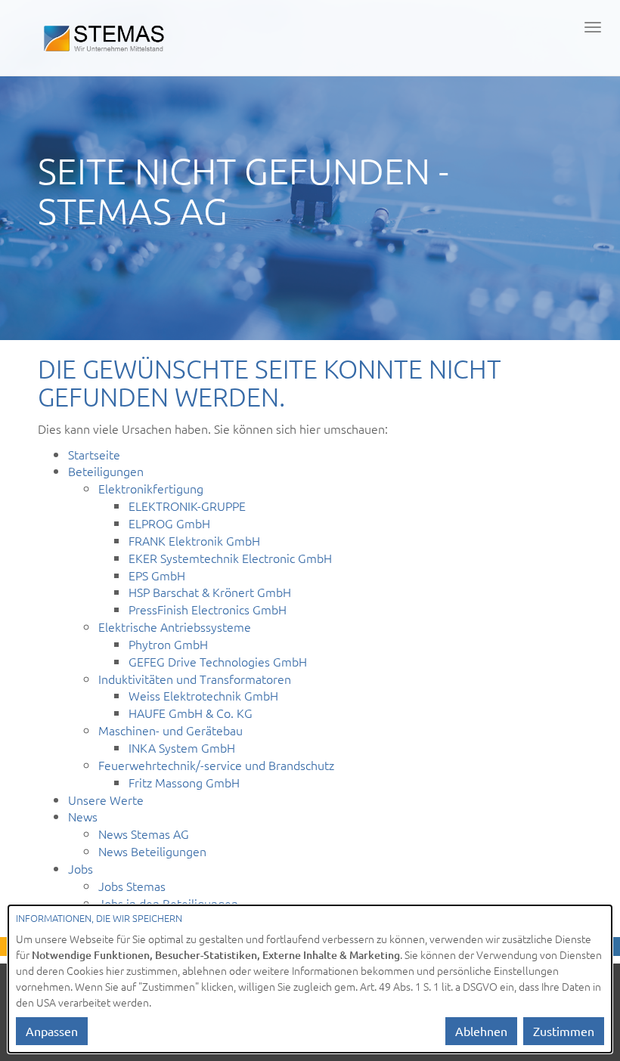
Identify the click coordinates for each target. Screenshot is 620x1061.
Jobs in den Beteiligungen (168, 903)
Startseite (94, 454)
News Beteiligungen (152, 851)
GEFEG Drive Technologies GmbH (218, 661)
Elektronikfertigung (150, 488)
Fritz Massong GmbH (184, 782)
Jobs (80, 868)
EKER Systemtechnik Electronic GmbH (230, 557)
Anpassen (52, 1030)
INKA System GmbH (182, 747)
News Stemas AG (143, 833)
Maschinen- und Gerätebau (170, 730)
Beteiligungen (106, 470)
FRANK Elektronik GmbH (194, 540)
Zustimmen (563, 1030)
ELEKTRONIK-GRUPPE (187, 505)
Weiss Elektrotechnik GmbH (203, 695)
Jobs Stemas (132, 885)
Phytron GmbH (168, 644)
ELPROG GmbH (169, 523)
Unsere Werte (106, 799)
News (83, 816)
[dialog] (310, 979)
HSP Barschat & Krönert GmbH (210, 591)
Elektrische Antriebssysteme (174, 626)
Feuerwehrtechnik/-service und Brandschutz (216, 764)
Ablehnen (481, 1030)
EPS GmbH (157, 575)
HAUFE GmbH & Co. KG (191, 712)
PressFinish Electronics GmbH (208, 609)
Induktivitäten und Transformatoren (194, 678)
